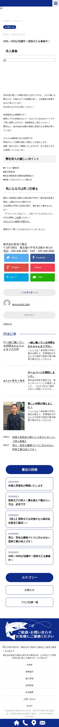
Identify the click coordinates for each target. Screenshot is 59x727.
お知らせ (7, 324)
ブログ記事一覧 (29, 602)
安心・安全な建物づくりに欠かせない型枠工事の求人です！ (29, 539)
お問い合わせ (29, 699)
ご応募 (18, 217)
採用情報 (29, 685)
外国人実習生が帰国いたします (25, 485)
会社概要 (29, 692)
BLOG (29, 706)
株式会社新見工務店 (21, 305)
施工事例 (29, 678)
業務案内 (29, 672)
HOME (29, 665)
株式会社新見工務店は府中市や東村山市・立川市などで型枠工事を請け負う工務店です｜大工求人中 (29, 656)
